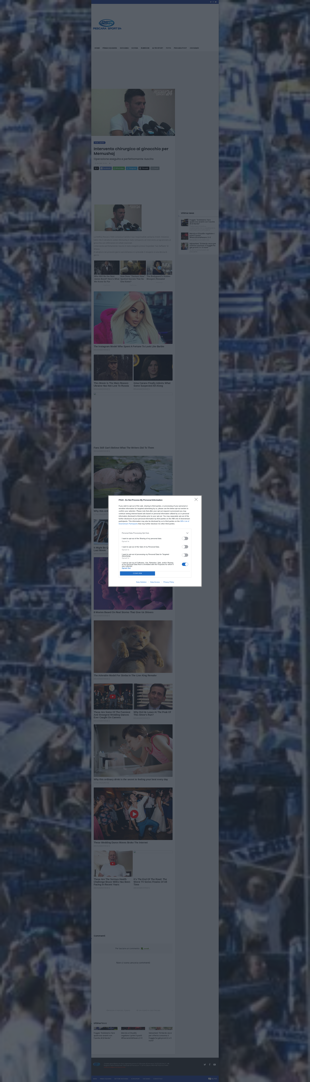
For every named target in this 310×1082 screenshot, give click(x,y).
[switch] (185, 538)
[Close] (197, 500)
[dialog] (155, 541)
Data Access (155, 582)
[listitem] (155, 533)
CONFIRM (137, 573)
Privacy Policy (168, 582)
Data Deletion (141, 582)
